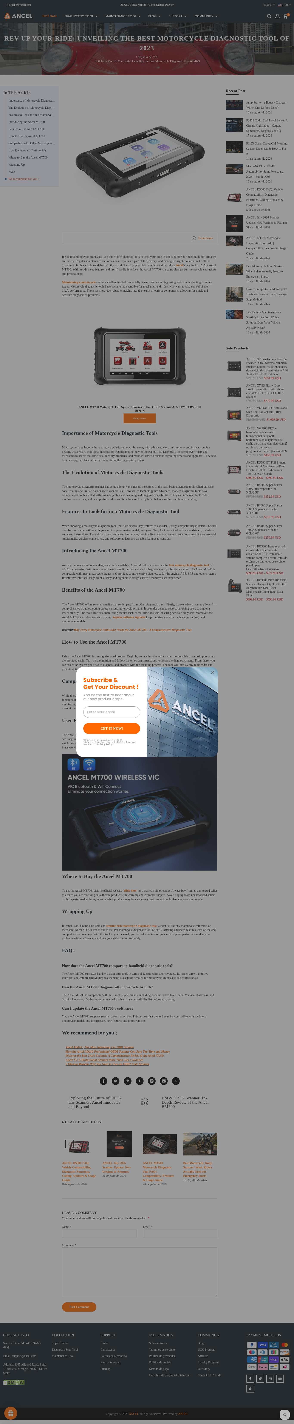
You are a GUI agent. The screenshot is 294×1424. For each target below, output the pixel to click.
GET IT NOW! (112, 728)
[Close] (212, 672)
